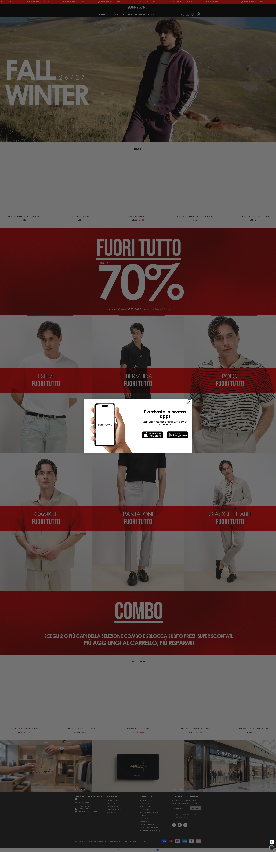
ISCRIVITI (148, 440)
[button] (271, 847)
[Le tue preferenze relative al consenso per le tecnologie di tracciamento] (272, 842)
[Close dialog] (167, 408)
